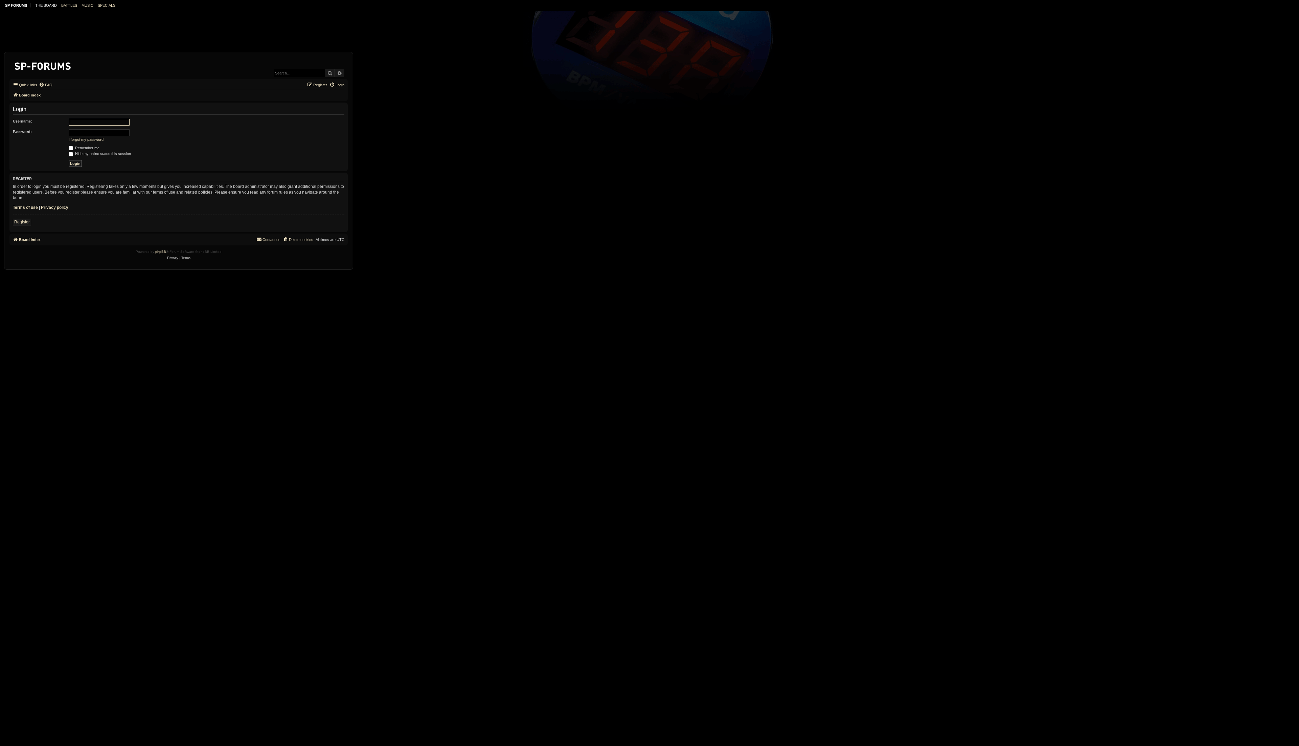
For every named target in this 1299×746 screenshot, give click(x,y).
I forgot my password (86, 139)
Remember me (86, 148)
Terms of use (25, 207)
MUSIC (87, 5)
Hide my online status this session (102, 154)
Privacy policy (54, 207)
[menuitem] (45, 85)
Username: (22, 121)
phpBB (160, 252)
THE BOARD (46, 5)
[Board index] (43, 65)
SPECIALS (106, 5)
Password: (22, 132)
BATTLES (69, 5)
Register (22, 222)
